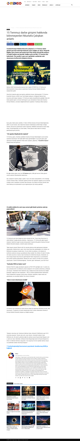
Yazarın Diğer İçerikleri (18, 383)
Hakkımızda (29, 1)
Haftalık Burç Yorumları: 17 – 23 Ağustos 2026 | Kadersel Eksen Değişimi (42, 412)
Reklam (39, 1)
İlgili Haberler (9, 383)
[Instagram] (19, 378)
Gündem (27, 5)
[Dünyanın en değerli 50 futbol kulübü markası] (13, 406)
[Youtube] (30, 378)
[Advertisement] (40, 17)
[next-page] (9, 432)
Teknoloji (44, 5)
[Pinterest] (23, 378)
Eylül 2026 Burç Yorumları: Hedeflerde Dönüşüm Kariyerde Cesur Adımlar (12, 398)
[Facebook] (16, 378)
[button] (71, 5)
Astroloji (58, 5)
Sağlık (51, 5)
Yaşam (33, 5)
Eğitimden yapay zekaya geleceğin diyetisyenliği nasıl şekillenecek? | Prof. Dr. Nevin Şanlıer (28, 427)
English (47, 1)
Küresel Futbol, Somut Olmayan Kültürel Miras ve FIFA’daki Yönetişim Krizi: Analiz (28, 398)
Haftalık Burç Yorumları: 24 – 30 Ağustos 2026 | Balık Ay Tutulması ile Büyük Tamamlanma (42, 398)
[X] (28, 378)
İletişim (43, 1)
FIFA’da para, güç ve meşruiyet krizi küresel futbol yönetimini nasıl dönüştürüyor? (28, 412)
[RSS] (25, 378)
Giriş (25, 1)
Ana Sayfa (8, 27)
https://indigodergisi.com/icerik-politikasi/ (22, 355)
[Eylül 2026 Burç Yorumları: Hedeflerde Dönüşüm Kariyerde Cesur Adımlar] (13, 391)
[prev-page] (7, 432)
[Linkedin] (21, 378)
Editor (11, 42)
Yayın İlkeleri (35, 1)
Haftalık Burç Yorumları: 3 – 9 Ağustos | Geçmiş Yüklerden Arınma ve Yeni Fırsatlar (43, 427)
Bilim (39, 5)
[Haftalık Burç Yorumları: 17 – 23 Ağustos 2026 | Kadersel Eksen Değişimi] (43, 405)
